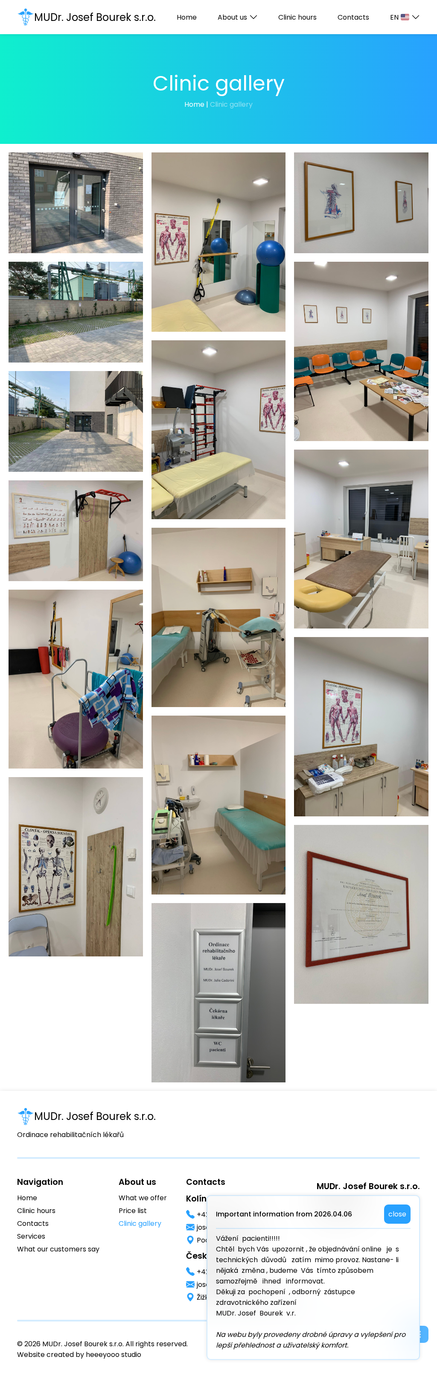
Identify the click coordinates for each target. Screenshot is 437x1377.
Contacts (353, 17)
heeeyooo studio (113, 1354)
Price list (133, 1211)
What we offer (143, 1198)
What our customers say (58, 1249)
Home (187, 17)
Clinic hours (297, 17)
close (397, 1214)
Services (31, 1236)
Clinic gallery (140, 1223)
